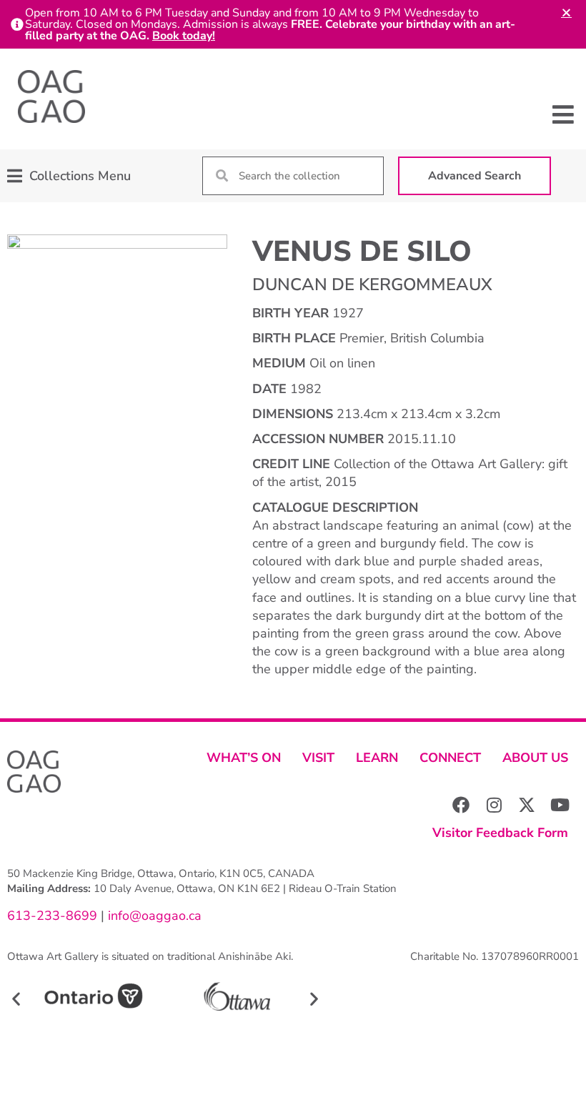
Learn (377, 757)
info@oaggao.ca (153, 915)
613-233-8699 (52, 915)
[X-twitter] (526, 804)
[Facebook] (461, 804)
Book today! (183, 36)
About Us (535, 757)
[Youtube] (559, 804)
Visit (318, 757)
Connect (450, 757)
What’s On (244, 757)
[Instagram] (493, 804)
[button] (562, 114)
